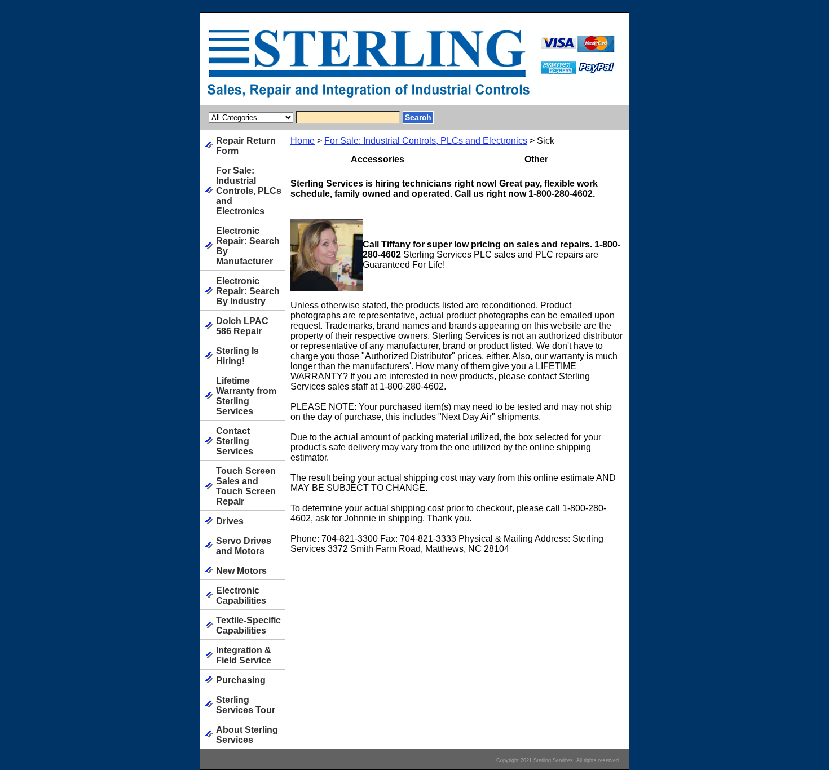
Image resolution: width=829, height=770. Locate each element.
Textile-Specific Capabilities (248, 625)
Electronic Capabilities (241, 595)
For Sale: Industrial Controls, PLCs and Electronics (425, 140)
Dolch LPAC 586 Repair (242, 326)
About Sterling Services (247, 735)
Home (302, 140)
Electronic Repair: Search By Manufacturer (248, 246)
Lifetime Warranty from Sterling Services (246, 396)
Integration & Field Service (243, 655)
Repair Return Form (246, 146)
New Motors (241, 571)
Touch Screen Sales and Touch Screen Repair (246, 486)
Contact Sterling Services (234, 441)
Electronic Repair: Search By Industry (248, 291)
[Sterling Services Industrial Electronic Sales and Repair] (341, 67)
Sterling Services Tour (245, 705)
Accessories (377, 159)
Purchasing (241, 680)
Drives (230, 521)
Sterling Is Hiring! (237, 356)
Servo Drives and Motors (243, 546)
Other (536, 159)
